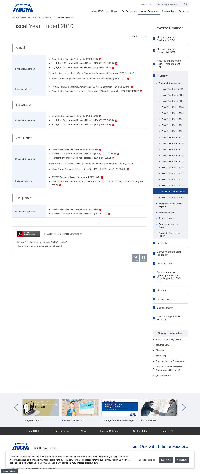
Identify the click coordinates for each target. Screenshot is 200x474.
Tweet (136, 260)
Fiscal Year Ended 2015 (172, 161)
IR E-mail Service (164, 345)
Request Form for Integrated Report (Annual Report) (169, 368)
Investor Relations (169, 28)
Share (143, 260)
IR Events (162, 243)
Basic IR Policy (165, 308)
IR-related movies (167, 218)
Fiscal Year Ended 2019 (172, 137)
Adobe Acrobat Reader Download (63, 234)
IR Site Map (161, 356)
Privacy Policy (111, 459)
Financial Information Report (168, 225)
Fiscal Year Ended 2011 (172, 185)
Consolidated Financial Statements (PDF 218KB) (75, 209)
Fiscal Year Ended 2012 (172, 179)
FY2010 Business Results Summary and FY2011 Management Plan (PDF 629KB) (91, 87)
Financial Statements (169, 83)
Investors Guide (166, 212)
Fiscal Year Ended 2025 (172, 101)
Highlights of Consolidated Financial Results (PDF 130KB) (79, 213)
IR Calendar (163, 299)
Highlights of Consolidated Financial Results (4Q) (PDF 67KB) (81, 67)
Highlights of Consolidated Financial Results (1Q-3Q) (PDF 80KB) (83, 120)
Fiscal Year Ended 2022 (172, 119)
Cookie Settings (9, 471)
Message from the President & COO (166, 50)
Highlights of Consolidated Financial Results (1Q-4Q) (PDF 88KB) (83, 63)
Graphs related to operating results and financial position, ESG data (169, 277)
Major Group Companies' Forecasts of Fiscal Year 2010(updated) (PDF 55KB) (89, 169)
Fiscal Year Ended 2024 (172, 107)
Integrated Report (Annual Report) (171, 205)
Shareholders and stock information (169, 253)
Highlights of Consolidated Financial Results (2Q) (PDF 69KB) (81, 158)
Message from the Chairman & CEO (166, 39)
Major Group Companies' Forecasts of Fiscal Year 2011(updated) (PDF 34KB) (89, 78)
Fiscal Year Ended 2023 (172, 113)
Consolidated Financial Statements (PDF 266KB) (75, 116)
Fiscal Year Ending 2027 (172, 89)
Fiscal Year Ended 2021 (172, 125)
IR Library (162, 75)
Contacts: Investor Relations (169, 361)
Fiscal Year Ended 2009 (172, 197)
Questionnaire (162, 375)
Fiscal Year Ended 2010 (173, 191)
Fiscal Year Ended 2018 (172, 143)
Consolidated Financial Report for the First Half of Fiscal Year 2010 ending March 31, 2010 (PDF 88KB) (97, 183)
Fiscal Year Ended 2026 (172, 95)
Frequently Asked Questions (169, 339)
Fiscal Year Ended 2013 (172, 173)
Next (184, 407)
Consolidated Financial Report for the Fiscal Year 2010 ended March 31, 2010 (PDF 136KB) (95, 91)
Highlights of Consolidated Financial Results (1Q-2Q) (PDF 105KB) (84, 153)
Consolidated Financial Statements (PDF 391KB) (75, 59)
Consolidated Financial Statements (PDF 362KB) (75, 149)
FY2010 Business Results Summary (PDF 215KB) (76, 177)
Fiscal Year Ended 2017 (172, 149)
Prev (16, 407)
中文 (150, 5)
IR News (161, 290)
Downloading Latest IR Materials (169, 318)
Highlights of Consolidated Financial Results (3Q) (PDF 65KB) (81, 124)
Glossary (160, 350)
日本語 (144, 5)
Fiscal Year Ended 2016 (172, 155)
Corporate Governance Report (170, 234)
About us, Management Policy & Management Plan (169, 64)
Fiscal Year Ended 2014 (172, 167)
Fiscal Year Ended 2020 (172, 131)
